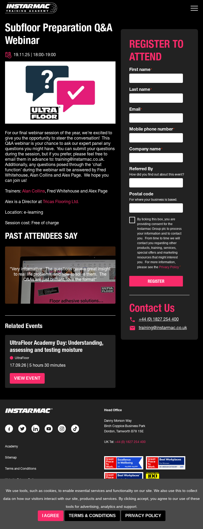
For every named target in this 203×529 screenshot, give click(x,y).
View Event (27, 378)
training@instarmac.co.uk (163, 327)
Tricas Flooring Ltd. (61, 201)
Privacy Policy (143, 515)
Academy (11, 446)
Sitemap (11, 457)
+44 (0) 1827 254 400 (159, 319)
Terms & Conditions (92, 515)
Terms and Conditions (20, 468)
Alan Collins (33, 191)
